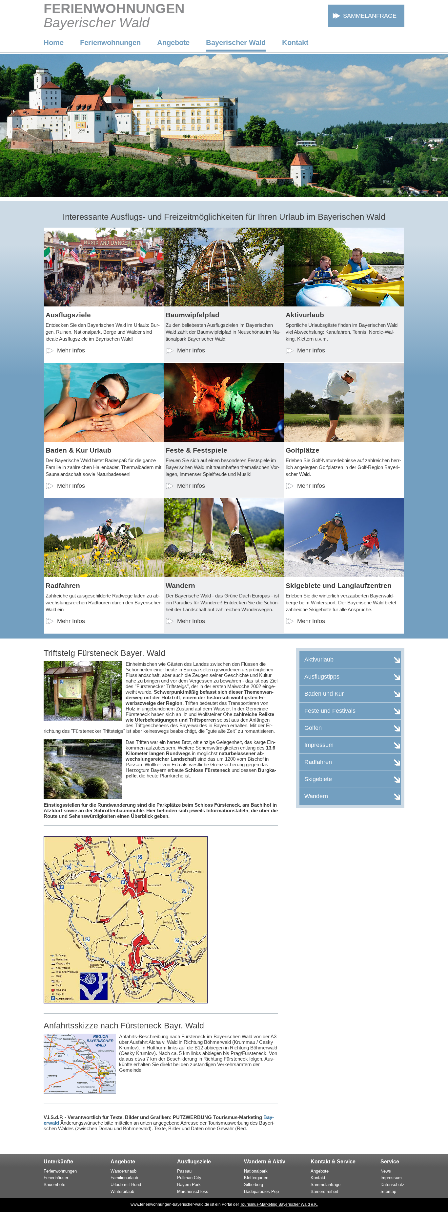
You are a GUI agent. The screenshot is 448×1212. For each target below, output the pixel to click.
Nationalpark (256, 1171)
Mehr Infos (71, 350)
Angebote (173, 42)
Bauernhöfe (54, 1184)
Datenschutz (392, 1184)
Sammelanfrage (370, 15)
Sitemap (388, 1191)
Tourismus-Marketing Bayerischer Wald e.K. (279, 1204)
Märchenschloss (192, 1191)
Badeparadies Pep (261, 1191)
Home (54, 42)
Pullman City (189, 1177)
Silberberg (253, 1184)
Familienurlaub (124, 1177)
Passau (184, 1171)
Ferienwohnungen (110, 42)
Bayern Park (189, 1184)
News (385, 1171)
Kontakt (295, 42)
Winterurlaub (122, 1191)
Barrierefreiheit (324, 1191)
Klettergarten (256, 1177)
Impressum (391, 1177)
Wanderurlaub (123, 1171)
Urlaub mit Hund (126, 1184)
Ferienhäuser (56, 1177)
